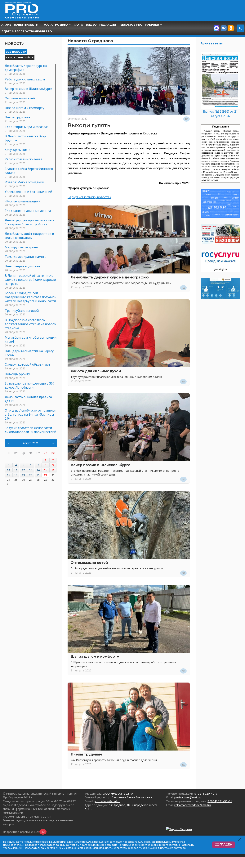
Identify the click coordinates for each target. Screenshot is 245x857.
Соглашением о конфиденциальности (89, 848)
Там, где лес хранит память (25, 257)
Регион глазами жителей (23, 159)
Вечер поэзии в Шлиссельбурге (100, 465)
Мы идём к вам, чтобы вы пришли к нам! (30, 339)
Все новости (16, 51)
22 (45, 475)
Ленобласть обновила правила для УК (28, 399)
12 (23, 470)
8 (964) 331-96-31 (219, 801)
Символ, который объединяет (27, 364)
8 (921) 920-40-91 (206, 793)
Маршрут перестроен (21, 247)
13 (30, 470)
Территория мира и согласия (26, 127)
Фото (78, 24)
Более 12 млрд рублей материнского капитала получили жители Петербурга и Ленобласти (30, 297)
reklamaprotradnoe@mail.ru (192, 805)
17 (8, 475)
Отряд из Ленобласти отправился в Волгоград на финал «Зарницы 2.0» (30, 414)
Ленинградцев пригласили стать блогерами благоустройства (30, 222)
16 (53, 470)
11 (15, 470)
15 (45, 470)
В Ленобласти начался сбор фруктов (25, 138)
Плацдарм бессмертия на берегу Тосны (29, 353)
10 (8, 470)
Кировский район (19, 57)
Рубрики (152, 24)
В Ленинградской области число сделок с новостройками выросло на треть (30, 279)
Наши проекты (26, 24)
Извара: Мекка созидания (24, 182)
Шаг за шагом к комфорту (95, 656)
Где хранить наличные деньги (28, 211)
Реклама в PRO (130, 24)
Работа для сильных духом (96, 371)
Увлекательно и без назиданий (28, 192)
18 (15, 475)
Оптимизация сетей (89, 563)
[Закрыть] (240, 839)
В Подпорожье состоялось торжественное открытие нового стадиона (30, 324)
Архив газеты (212, 43)
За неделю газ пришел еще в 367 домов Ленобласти (29, 385)
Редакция (107, 24)
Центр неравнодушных (22, 266)
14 (38, 470)
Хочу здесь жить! (17, 150)
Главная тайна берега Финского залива (29, 171)
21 (38, 475)
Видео (91, 24)
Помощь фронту (17, 374)
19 (23, 475)
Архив (6, 24)
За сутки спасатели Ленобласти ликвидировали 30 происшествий (30, 430)
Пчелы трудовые (86, 754)
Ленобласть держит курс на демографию (110, 277)
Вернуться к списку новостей (89, 197)
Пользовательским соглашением (43, 848)
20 (30, 475)
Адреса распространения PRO (26, 31)
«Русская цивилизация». (23, 201)
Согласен (223, 844)
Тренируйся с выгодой (22, 311)
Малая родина (56, 24)
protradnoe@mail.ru (107, 801)
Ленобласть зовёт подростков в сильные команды (29, 236)
